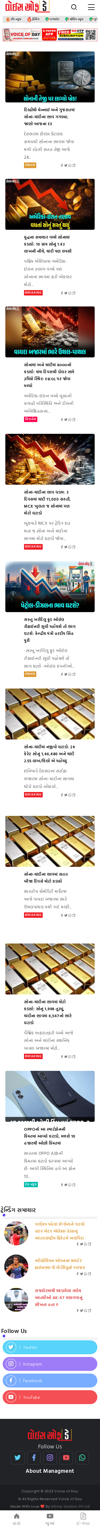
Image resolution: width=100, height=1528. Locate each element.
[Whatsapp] (82, 1457)
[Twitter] (50, 1347)
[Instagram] (50, 1364)
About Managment (50, 1471)
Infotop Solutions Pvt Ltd (70, 1506)
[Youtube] (50, 1397)
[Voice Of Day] (50, 1434)
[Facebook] (50, 1381)
